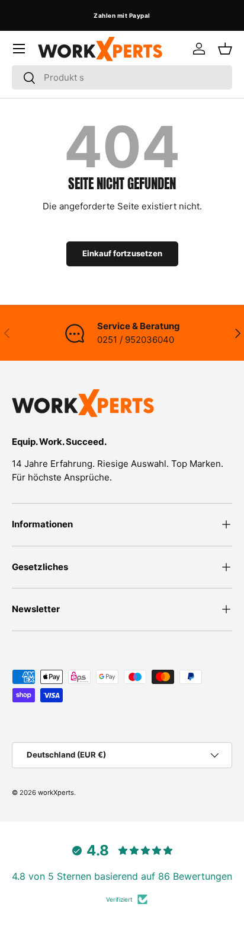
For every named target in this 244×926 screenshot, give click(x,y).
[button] (225, 49)
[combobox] (122, 77)
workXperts (56, 792)
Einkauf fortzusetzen (122, 253)
